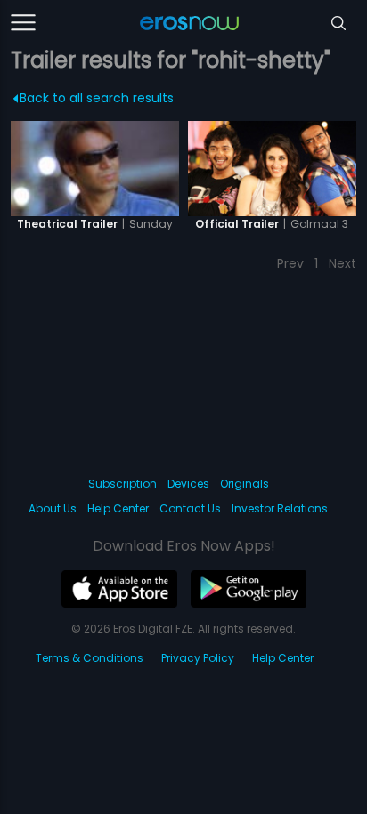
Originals (244, 483)
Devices (188, 483)
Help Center (118, 508)
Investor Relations (280, 508)
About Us (53, 508)
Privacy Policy (197, 657)
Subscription (122, 483)
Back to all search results (97, 98)
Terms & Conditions (89, 657)
